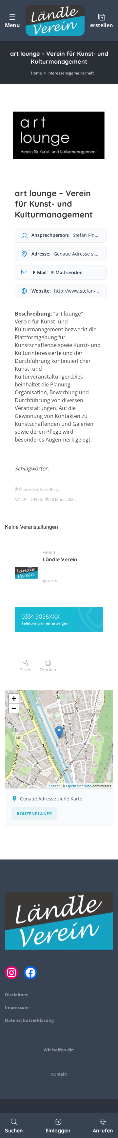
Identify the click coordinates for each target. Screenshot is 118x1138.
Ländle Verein (60, 559)
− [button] (14, 708)
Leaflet (54, 785)
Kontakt (59, 1074)
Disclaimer (16, 995)
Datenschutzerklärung (29, 1020)
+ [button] (14, 698)
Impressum (17, 1007)
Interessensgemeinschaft (71, 73)
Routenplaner (34, 814)
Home (36, 73)
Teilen (25, 669)
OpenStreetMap (78, 785)
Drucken (48, 669)
